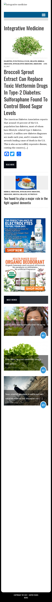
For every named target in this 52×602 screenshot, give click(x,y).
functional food (21, 61)
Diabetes (8, 61)
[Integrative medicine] (15, 4)
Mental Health (20, 194)
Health (33, 61)
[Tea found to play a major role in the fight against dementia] (26, 187)
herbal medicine (11, 192)
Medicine (38, 64)
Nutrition (32, 194)
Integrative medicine (23, 64)
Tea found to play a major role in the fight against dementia (26, 200)
